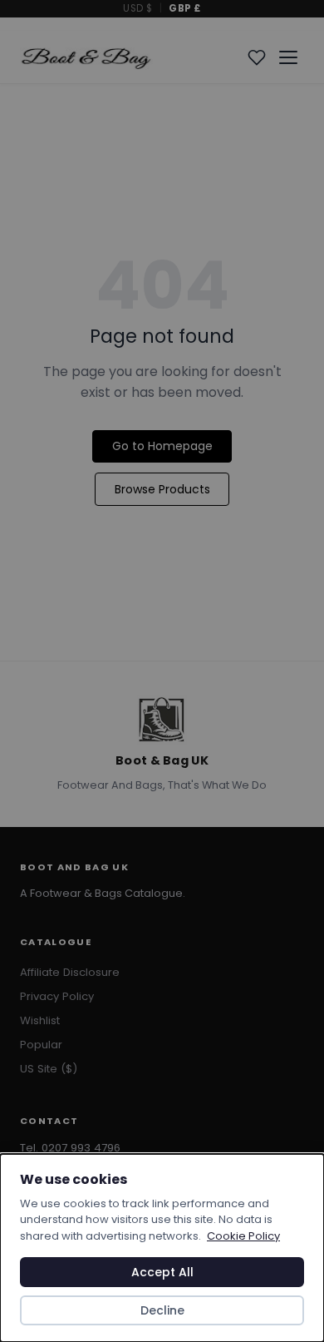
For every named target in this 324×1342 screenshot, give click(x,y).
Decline (162, 1310)
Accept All (162, 1272)
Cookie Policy (243, 1236)
